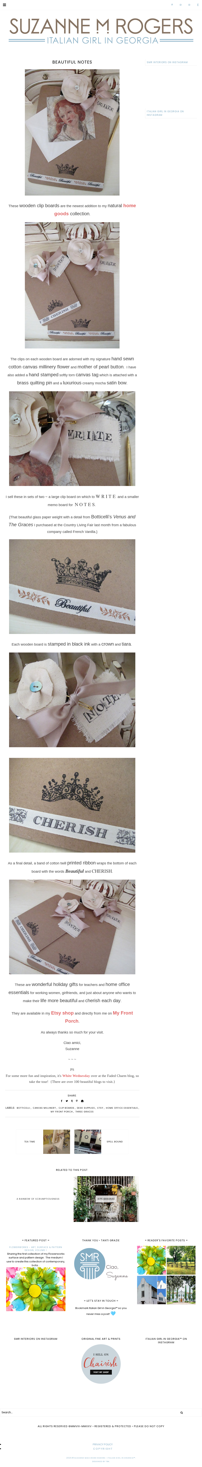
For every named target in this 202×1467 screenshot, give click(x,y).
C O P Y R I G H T (102, 1449)
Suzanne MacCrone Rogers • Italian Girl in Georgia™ (104, 1458)
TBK (107, 1461)
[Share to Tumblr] (72, 1101)
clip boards (66, 1107)
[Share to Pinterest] (77, 1101)
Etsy (100, 1107)
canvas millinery (44, 1107)
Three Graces (84, 1111)
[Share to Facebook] (61, 1101)
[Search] (182, 1412)
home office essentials (122, 1107)
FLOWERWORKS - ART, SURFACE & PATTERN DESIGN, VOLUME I (35, 1249)
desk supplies (86, 1107)
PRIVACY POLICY (103, 1444)
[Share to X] (67, 1101)
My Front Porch (62, 1111)
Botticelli (23, 1107)
